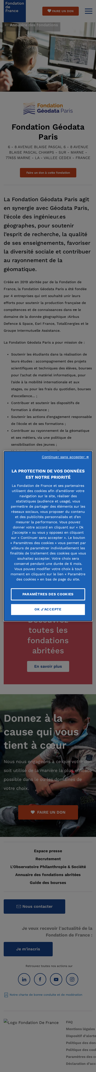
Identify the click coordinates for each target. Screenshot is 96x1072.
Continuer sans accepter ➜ (65, 457)
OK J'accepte (47, 609)
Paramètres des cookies (48, 594)
